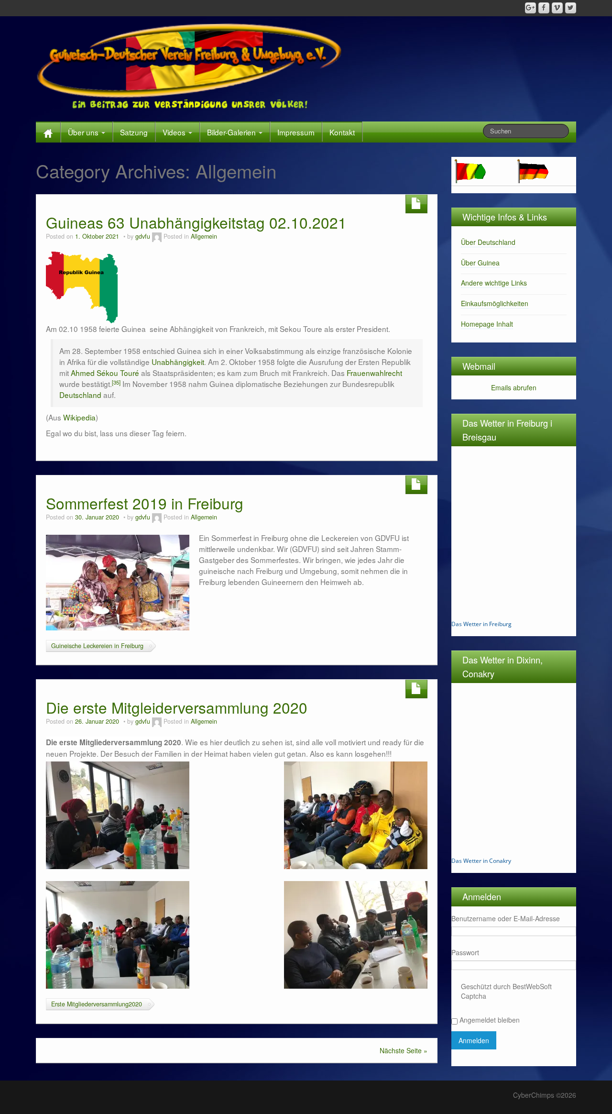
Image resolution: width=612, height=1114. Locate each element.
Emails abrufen (513, 387)
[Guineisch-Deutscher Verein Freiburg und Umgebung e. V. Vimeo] (557, 7)
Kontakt (342, 132)
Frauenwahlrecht (374, 372)
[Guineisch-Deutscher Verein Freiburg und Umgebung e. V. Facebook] (543, 7)
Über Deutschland (488, 242)
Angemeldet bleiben (489, 1020)
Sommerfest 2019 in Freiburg (144, 503)
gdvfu (142, 236)
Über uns (84, 132)
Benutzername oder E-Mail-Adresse (505, 918)
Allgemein (204, 236)
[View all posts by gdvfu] (157, 236)
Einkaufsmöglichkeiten (494, 303)
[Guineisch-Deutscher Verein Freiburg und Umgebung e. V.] (190, 66)
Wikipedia (79, 417)
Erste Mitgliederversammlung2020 (96, 1004)
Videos (175, 132)
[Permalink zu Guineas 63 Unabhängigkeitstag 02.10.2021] (82, 286)
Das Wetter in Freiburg (481, 624)
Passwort (465, 952)
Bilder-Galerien (232, 132)
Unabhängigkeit (178, 361)
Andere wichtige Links (494, 282)
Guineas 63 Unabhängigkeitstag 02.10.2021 (196, 222)
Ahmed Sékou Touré (105, 372)
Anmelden (474, 1040)
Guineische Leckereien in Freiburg (97, 645)
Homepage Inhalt (487, 324)
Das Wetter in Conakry (481, 861)
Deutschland (80, 394)
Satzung (134, 132)
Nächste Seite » (403, 1050)
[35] (116, 382)
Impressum (296, 132)
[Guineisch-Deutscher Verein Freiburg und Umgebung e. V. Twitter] (570, 7)
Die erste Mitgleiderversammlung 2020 (176, 707)
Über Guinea (480, 262)
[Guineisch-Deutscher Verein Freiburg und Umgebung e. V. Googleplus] (530, 7)
